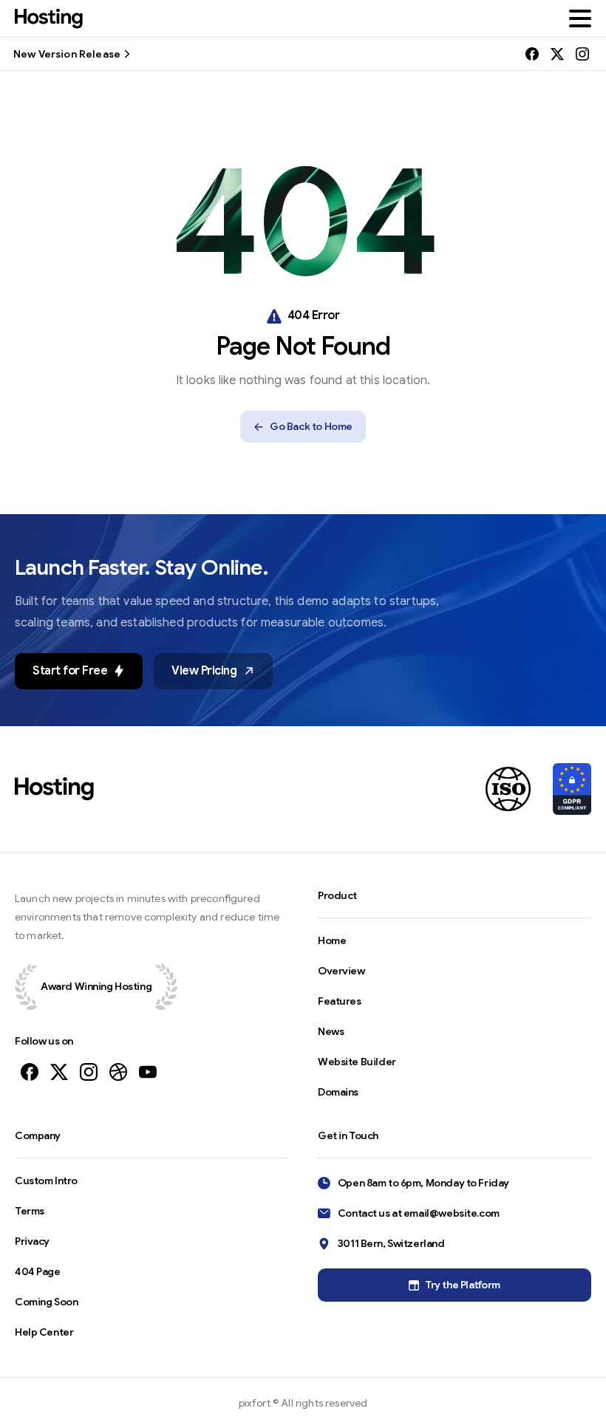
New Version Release (66, 54)
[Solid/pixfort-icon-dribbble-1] (118, 1071)
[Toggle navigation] (580, 18)
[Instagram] (582, 54)
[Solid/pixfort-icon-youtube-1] (148, 1071)
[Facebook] (532, 54)
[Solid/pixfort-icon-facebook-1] (29, 1071)
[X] (557, 54)
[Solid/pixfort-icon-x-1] (59, 1071)
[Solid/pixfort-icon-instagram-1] (88, 1071)
